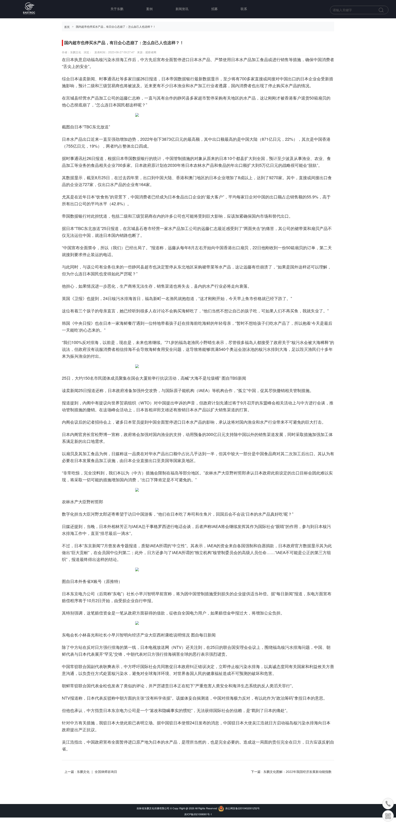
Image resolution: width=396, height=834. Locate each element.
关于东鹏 (116, 9)
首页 (67, 27)
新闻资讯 (182, 9)
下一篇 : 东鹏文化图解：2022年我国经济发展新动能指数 (291, 772)
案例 (149, 9)
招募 (214, 9)
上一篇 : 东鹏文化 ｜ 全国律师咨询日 (90, 772)
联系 (244, 9)
